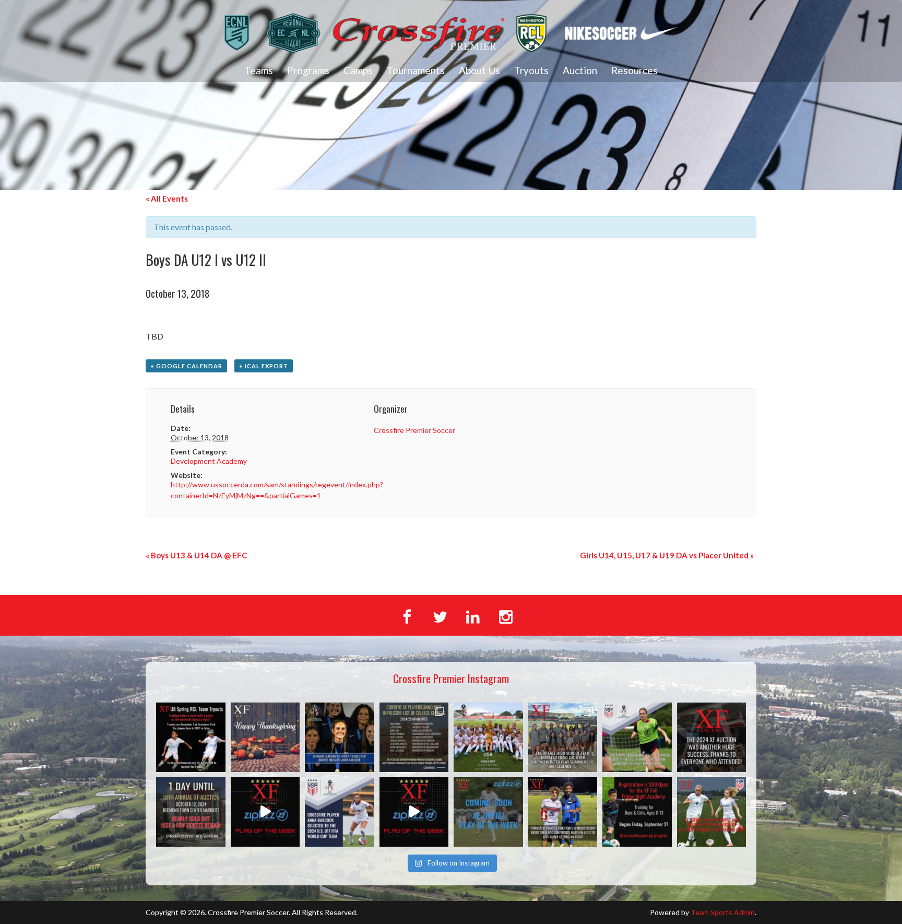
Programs (308, 70)
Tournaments (416, 70)
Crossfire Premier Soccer (414, 430)
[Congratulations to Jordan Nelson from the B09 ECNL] (414, 812)
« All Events (167, 198)
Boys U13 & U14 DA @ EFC (196, 555)
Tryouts (531, 70)
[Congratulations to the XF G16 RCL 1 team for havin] (265, 812)
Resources (634, 70)
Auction (580, 70)
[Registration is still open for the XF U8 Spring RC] (190, 737)
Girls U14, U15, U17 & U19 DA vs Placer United (667, 555)
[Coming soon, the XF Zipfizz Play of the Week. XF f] (488, 812)
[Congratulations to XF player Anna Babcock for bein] (339, 812)
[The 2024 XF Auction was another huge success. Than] (711, 737)
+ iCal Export (263, 365)
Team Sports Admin (723, 912)
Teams (258, 70)
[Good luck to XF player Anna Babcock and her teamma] (488, 737)
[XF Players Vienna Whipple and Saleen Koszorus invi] (711, 812)
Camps (358, 70)
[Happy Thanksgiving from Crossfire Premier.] (265, 737)
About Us (479, 70)
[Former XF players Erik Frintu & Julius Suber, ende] (563, 812)
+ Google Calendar (186, 365)
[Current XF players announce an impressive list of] (414, 737)
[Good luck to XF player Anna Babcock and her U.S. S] (637, 737)
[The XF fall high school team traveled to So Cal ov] (563, 737)
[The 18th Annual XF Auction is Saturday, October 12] (190, 812)
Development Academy (209, 461)
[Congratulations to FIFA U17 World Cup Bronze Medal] (339, 737)
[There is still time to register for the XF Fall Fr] (637, 812)
